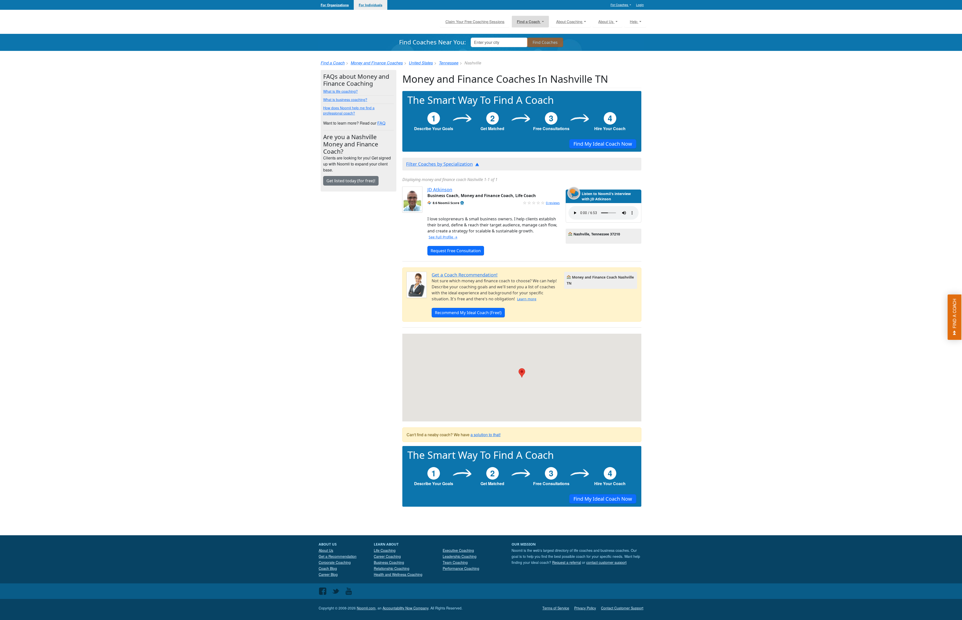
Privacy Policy (585, 607)
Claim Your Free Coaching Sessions (475, 21)
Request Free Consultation (456, 250)
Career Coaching (387, 556)
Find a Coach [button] (529, 21)
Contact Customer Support (622, 607)
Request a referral (566, 562)
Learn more (526, 299)
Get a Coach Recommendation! (465, 275)
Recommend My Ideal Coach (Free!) (468, 312)
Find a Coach (333, 63)
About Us (326, 550)
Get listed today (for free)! (350, 181)
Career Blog (328, 574)
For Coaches (620, 5)
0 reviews (553, 203)
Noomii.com (366, 607)
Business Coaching (389, 562)
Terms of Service (555, 607)
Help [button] (634, 21)
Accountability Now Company (405, 607)
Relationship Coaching (391, 568)
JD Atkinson (439, 190)
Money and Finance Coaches (377, 63)
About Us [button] (606, 21)
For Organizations (335, 5)
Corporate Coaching (335, 562)
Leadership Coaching (459, 556)
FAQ (381, 123)
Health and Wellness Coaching (398, 574)
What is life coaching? (340, 91)
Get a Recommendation (337, 556)
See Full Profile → (443, 237)
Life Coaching (385, 550)
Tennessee (448, 63)
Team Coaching (455, 562)
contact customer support (606, 562)
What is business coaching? (345, 99)
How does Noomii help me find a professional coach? (349, 110)
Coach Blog (328, 568)
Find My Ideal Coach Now (602, 143)
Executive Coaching (458, 550)
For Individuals (370, 5)
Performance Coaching (461, 568)
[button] (462, 203)
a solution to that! (485, 434)
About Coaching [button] (569, 21)
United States (421, 63)
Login (640, 5)
